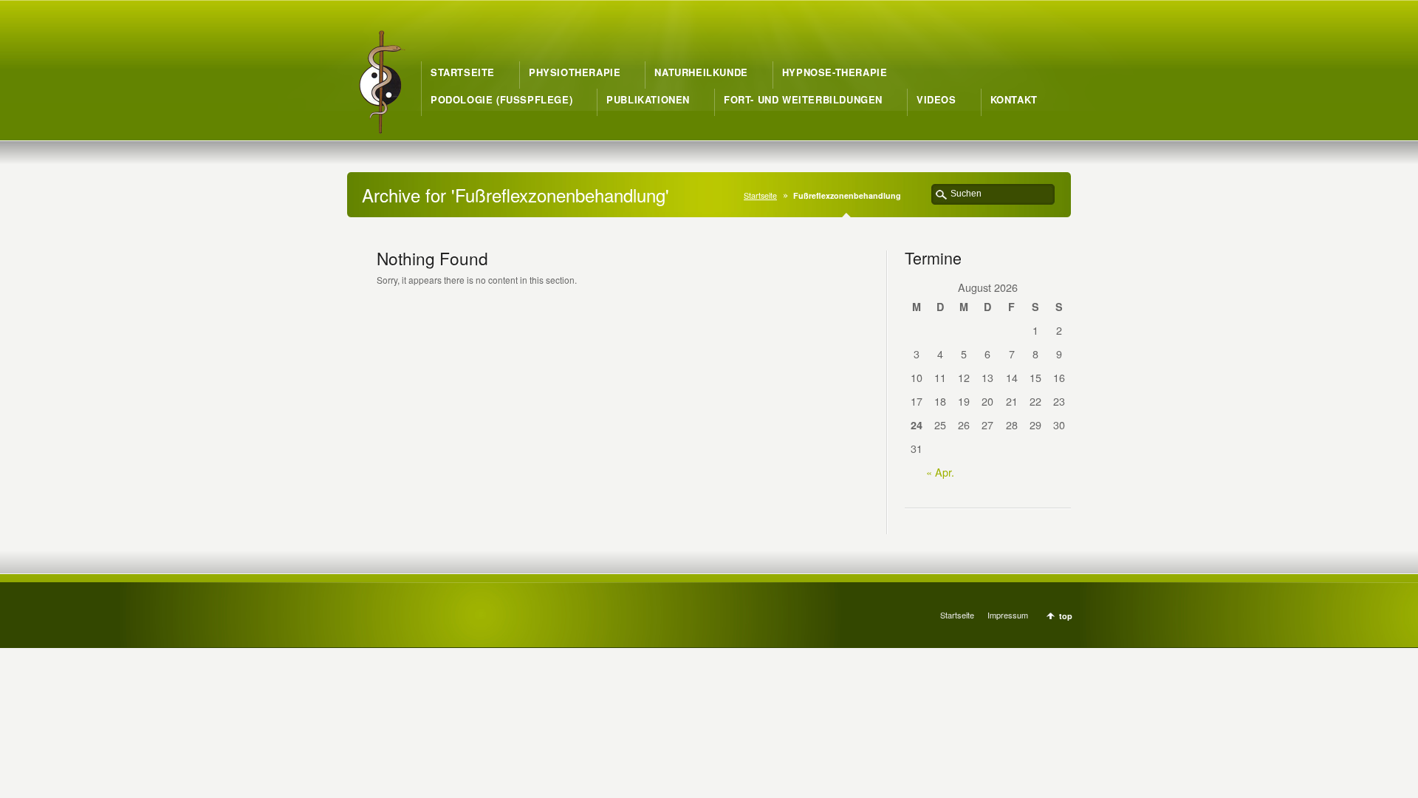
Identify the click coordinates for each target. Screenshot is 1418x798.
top (1065, 615)
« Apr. (940, 472)
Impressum (1007, 615)
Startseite (760, 195)
